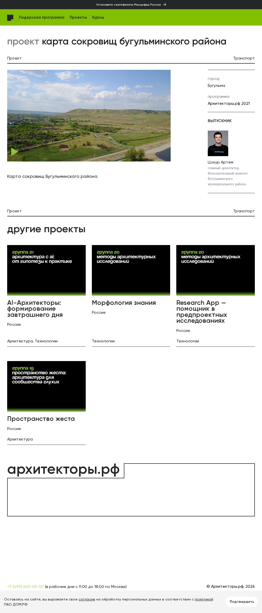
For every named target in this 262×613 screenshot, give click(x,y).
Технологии (46, 341)
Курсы (98, 17)
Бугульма (216, 85)
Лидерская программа (41, 17)
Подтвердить (242, 601)
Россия (14, 324)
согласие (87, 599)
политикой (204, 599)
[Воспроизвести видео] (14, 152)
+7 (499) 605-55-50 (25, 586)
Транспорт (244, 58)
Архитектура (20, 341)
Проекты (78, 17)
